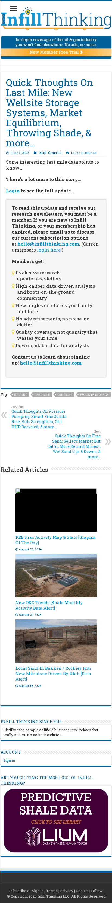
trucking (65, 395)
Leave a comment (84, 153)
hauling (20, 395)
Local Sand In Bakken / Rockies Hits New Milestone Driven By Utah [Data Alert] (53, 673)
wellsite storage (94, 395)
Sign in (9, 760)
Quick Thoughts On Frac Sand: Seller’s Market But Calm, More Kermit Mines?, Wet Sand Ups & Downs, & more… (74, 444)
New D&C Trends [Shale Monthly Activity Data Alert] (49, 605)
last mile (42, 395)
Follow (97, 890)
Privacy (66, 890)
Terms (52, 890)
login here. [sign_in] (49, 250)
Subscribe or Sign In (26, 890)
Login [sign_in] (13, 191)
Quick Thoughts (50, 153)
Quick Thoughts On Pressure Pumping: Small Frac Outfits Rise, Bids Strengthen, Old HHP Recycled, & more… (38, 417)
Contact (82, 890)
